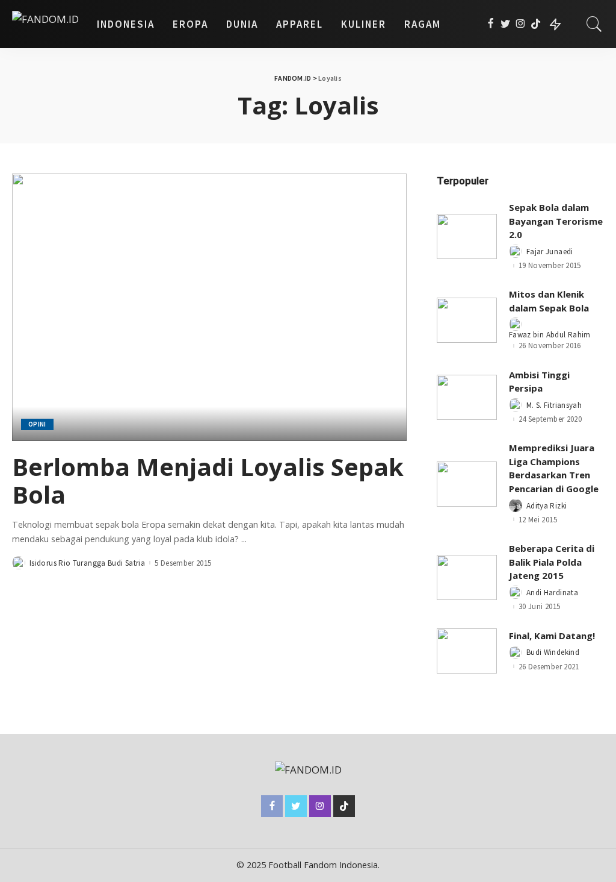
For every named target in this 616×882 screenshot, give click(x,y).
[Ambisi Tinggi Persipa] (467, 397)
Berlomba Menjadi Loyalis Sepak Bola (208, 480)
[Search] (594, 24)
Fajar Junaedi (549, 251)
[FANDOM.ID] (45, 24)
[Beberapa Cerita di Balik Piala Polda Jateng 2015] (467, 577)
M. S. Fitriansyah (554, 405)
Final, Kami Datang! (552, 636)
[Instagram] (520, 24)
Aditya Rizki (546, 506)
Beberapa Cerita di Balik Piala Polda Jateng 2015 (551, 561)
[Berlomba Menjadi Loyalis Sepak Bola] (209, 307)
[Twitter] (505, 24)
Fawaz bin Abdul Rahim (550, 335)
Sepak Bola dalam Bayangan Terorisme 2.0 (556, 220)
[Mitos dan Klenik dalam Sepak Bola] (467, 320)
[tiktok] (535, 24)
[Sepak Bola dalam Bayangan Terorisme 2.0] (467, 236)
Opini (37, 424)
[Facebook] (490, 24)
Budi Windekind (552, 652)
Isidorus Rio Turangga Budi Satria (87, 563)
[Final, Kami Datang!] (467, 651)
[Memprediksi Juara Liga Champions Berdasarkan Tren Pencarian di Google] (467, 484)
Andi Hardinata (552, 592)
